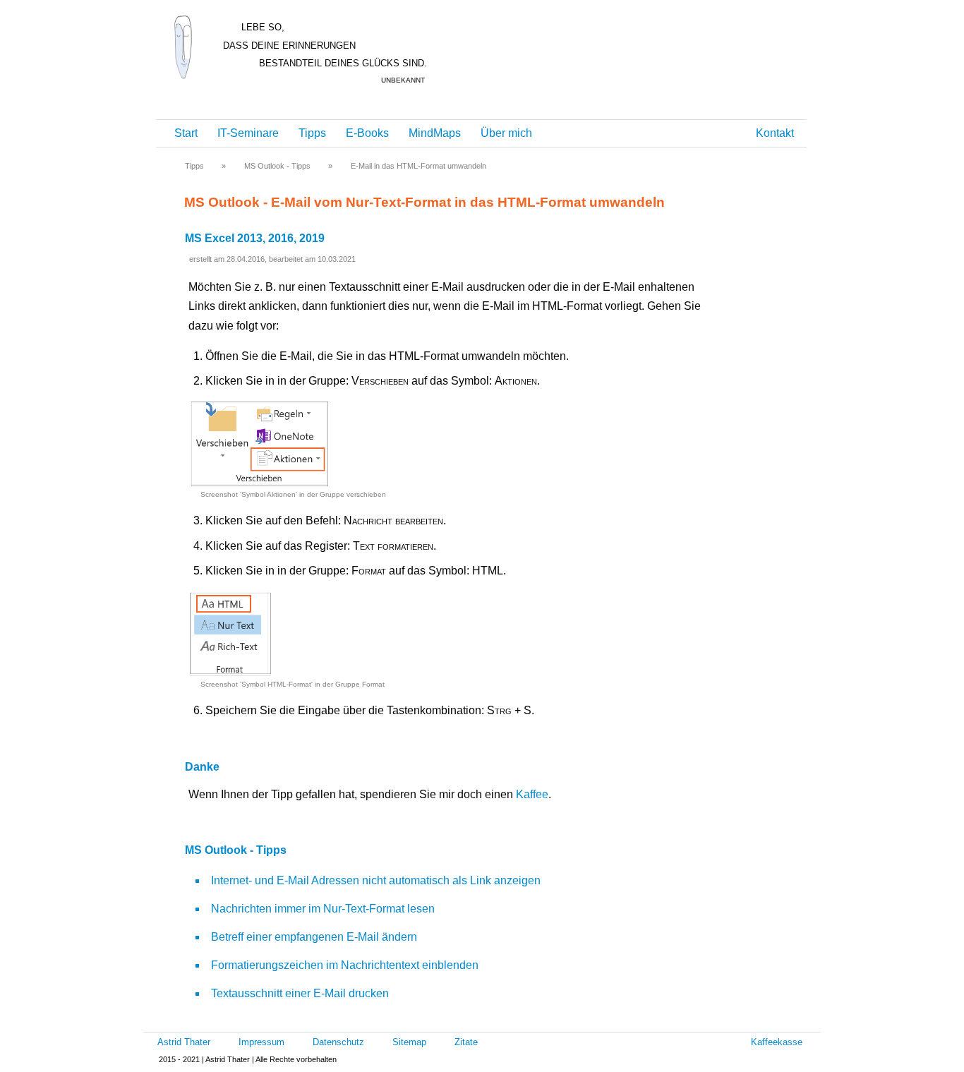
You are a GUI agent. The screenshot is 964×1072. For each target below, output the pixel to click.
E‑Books (367, 133)
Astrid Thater (183, 1042)
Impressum (261, 1042)
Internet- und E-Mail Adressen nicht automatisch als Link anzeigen (376, 880)
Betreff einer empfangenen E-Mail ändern (314, 937)
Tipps (312, 133)
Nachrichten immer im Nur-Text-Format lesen (323, 909)
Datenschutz (338, 1042)
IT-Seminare (248, 133)
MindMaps (435, 133)
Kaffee (532, 794)
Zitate (466, 1042)
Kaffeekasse (776, 1042)
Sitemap (409, 1042)
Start (186, 133)
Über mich (506, 133)
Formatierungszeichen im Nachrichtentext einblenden (344, 965)
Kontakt (775, 133)
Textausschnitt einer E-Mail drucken (300, 993)
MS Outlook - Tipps (277, 166)
